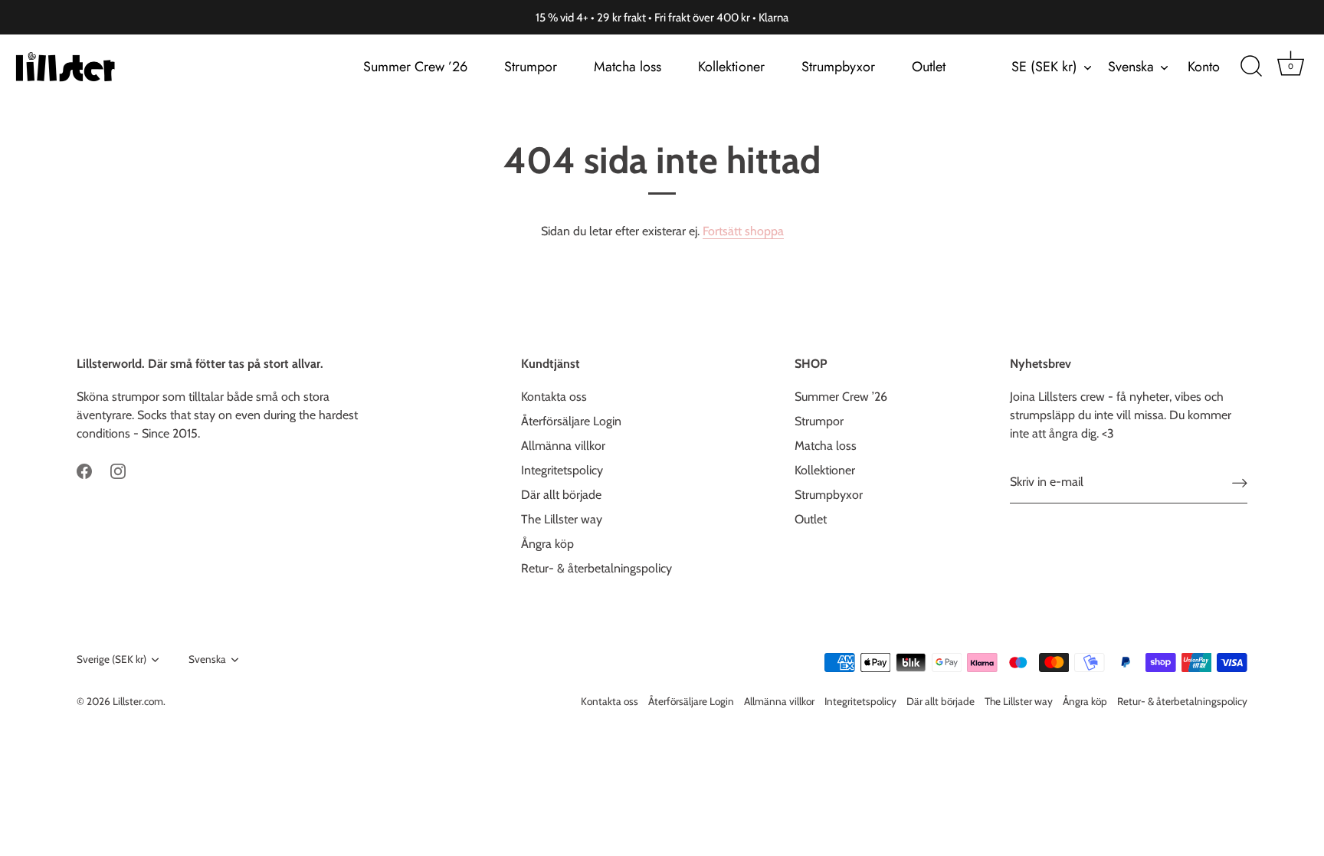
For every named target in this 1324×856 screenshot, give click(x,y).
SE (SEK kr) (1044, 67)
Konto (1204, 66)
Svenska (1131, 67)
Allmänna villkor (563, 445)
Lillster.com (138, 701)
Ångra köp (547, 543)
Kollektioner (731, 67)
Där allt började (561, 494)
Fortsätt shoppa (743, 231)
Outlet (928, 67)
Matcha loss (627, 67)
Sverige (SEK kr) (111, 659)
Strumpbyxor (838, 67)
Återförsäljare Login (571, 421)
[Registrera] (1239, 482)
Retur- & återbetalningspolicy (596, 568)
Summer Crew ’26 (415, 67)
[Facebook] (84, 470)
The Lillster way (561, 519)
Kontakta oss (554, 396)
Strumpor (530, 67)
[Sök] (1251, 67)
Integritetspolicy (562, 470)
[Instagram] (118, 470)
